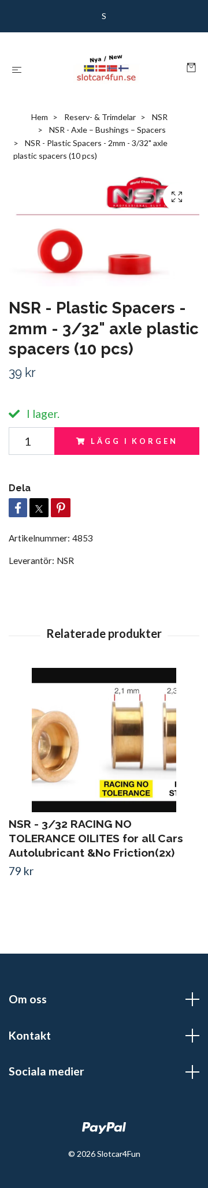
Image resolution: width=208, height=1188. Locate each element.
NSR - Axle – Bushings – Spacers (107, 130)
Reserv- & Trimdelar (100, 117)
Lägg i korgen (134, 441)
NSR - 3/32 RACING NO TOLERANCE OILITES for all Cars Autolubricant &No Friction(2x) (96, 838)
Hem (39, 117)
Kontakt (30, 1035)
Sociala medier (46, 1071)
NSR (160, 117)
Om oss (28, 999)
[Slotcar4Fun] (107, 68)
